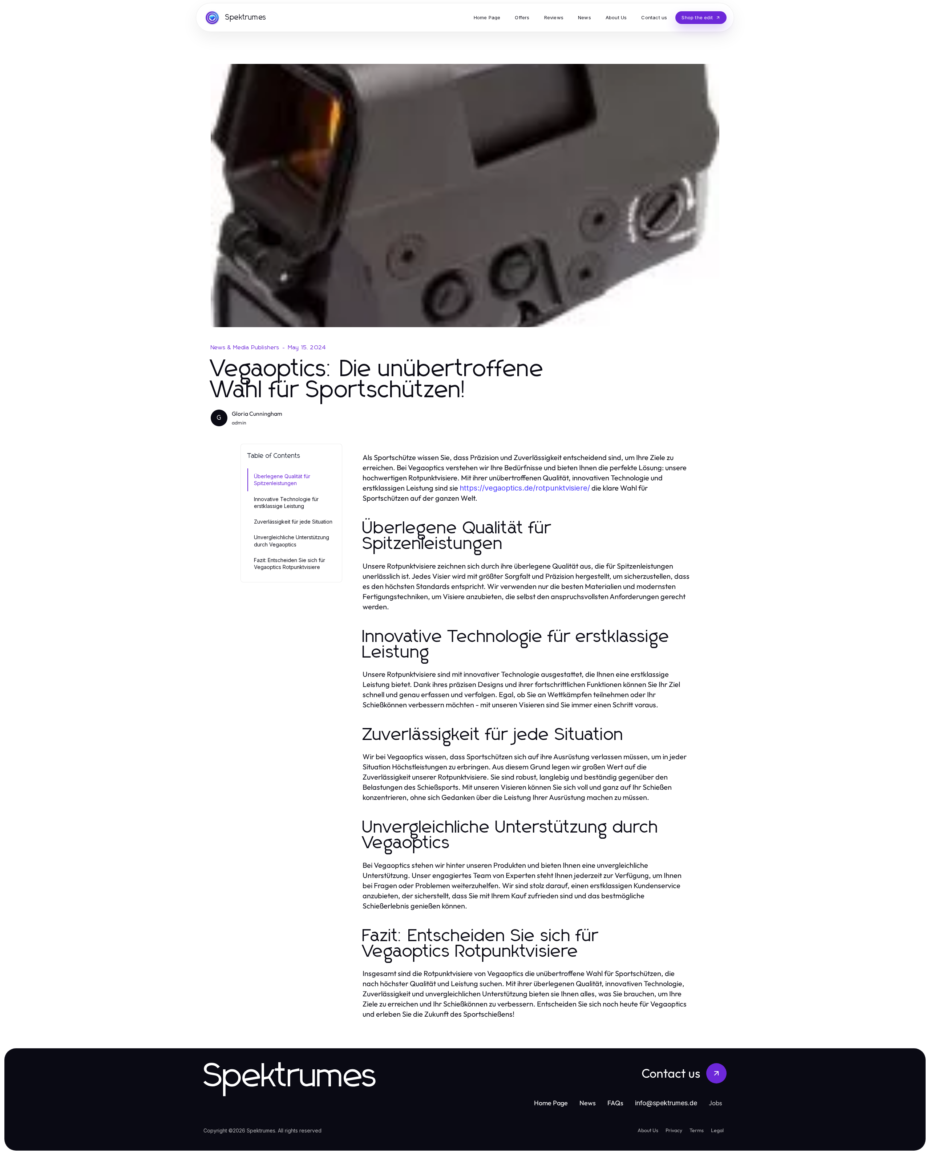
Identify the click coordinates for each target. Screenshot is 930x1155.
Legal (717, 1130)
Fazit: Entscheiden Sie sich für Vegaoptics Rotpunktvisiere (289, 563)
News (587, 1103)
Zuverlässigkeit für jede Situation (293, 521)
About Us (648, 1130)
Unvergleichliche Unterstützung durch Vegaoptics (291, 540)
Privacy (674, 1130)
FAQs (615, 1103)
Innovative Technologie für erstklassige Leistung (286, 502)
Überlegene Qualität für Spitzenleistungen (282, 479)
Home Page (551, 1103)
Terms (697, 1130)
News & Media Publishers (245, 347)
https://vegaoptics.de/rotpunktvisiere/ (525, 488)
